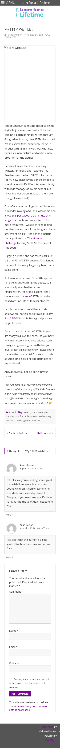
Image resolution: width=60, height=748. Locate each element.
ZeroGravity (47, 726)
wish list (36, 420)
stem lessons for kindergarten (21, 416)
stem (34, 412)
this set (24, 296)
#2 (6, 260)
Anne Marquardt (28, 465)
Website (14, 663)
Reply (8, 514)
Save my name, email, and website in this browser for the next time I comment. (29, 683)
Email (13, 647)
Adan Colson (26, 524)
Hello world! (44, 433)
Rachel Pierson (14, 34)
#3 (16, 260)
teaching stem (23, 420)
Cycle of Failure (17, 433)
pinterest (25, 412)
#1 (52, 256)
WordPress (51, 740)
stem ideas (44, 412)
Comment (16, 591)
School (12, 412)
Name (13, 630)
